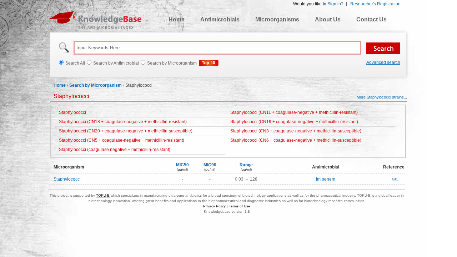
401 (395, 179)
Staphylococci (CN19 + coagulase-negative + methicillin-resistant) (294, 121)
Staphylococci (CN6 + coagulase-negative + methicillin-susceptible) (295, 140)
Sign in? (335, 3)
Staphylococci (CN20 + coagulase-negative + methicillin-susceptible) (125, 130)
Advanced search (383, 62)
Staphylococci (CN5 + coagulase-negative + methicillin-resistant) (121, 140)
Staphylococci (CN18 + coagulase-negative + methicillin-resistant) (123, 121)
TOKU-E (103, 195)
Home (177, 19)
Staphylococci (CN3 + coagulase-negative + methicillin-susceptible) (295, 130)
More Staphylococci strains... (382, 97)
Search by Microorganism (95, 85)
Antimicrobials (220, 19)
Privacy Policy (214, 206)
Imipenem (325, 179)
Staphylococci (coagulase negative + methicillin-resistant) (114, 149)
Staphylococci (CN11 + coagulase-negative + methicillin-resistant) (294, 112)
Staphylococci (72, 112)
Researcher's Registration (375, 3)
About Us (328, 19)
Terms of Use (239, 206)
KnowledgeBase (94, 20)
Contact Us (371, 19)
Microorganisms (277, 19)
